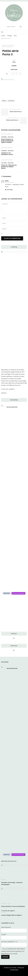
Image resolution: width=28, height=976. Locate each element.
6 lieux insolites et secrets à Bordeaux (13, 906)
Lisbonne (4, 137)
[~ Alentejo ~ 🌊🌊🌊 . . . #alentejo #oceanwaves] (14, 478)
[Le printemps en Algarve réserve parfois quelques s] (14, 463)
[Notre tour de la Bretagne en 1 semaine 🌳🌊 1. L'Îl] (14, 508)
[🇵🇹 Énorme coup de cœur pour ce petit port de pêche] (14, 493)
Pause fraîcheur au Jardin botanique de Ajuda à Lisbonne (7, 140)
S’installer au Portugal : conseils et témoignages (12, 883)
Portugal (10, 46)
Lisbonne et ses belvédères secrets (7, 153)
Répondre (10, 189)
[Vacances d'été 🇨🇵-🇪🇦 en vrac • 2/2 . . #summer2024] (14, 583)
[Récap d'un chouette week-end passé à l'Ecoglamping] (14, 433)
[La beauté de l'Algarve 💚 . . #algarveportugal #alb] (14, 538)
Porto (4, 46)
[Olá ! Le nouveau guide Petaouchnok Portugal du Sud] (14, 448)
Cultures (4, 163)
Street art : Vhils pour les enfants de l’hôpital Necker (9, 166)
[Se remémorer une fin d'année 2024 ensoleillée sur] (14, 553)
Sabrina (14, 65)
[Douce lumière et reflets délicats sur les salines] (14, 568)
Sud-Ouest (8, 903)
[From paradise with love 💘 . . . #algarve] (14, 417)
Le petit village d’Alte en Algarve (11, 915)
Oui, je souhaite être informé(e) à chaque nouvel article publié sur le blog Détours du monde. (13, 951)
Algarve (3, 879)
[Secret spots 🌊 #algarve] (14, 523)
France (3, 903)
